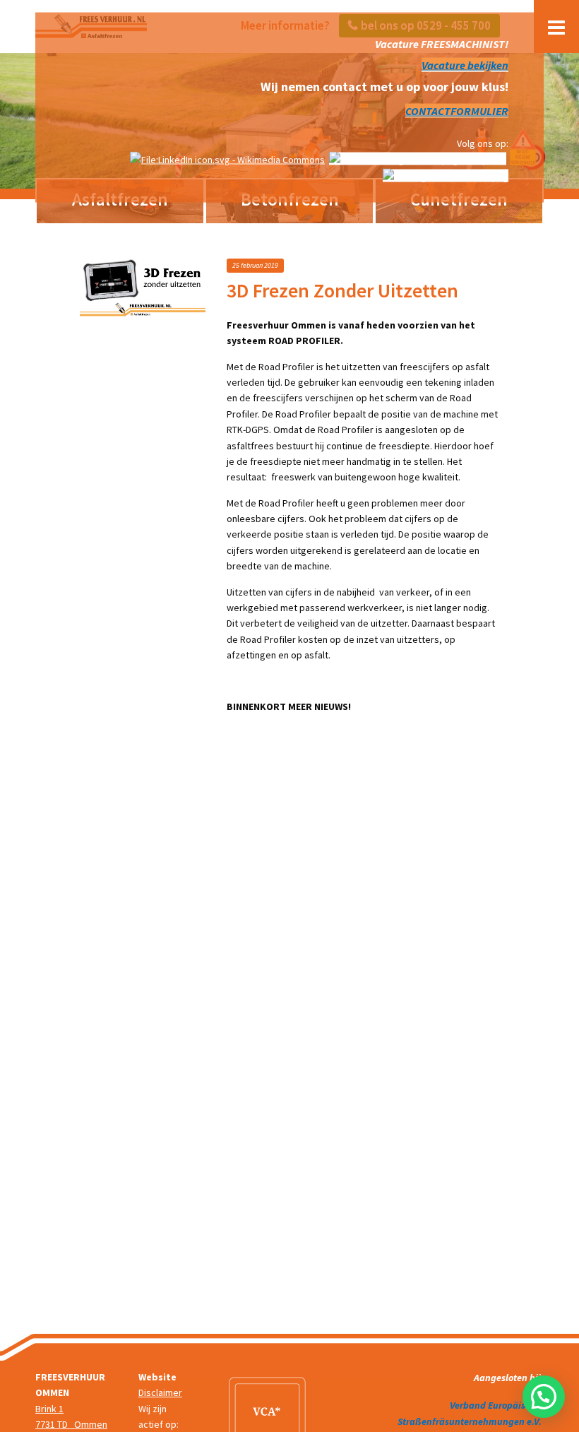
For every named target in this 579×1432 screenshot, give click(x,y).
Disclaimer (160, 1392)
